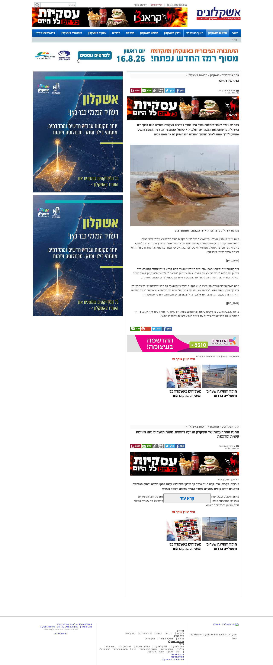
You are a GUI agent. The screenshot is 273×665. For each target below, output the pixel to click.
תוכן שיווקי (150, 638)
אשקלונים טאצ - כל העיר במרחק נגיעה (74, 624)
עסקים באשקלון (97, 33)
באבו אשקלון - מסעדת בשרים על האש (74, 626)
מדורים (116, 33)
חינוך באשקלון (194, 33)
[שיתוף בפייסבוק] (180, 92)
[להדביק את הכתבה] (145, 330)
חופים (219, 479)
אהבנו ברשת (167, 649)
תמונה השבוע (174, 651)
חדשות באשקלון (217, 33)
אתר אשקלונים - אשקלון (224, 75)
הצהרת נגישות (177, 654)
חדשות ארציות (120, 649)
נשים (134, 649)
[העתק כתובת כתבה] (158, 92)
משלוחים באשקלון (71, 33)
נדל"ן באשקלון (172, 33)
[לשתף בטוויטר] (169, 92)
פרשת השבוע (145, 633)
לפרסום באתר (140, 4)
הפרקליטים (130, 633)
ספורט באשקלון (149, 33)
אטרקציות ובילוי (166, 638)
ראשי (235, 33)
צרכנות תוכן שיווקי (148, 649)
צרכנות (169, 633)
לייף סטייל (179, 635)
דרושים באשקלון (45, 33)
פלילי (234, 39)
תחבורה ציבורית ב (155, 651)
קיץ (232, 479)
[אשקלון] (218, 19)
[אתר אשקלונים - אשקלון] (226, 624)
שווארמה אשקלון (47, 626)
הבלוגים (180, 649)
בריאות (180, 638)
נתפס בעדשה (125, 646)
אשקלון (226, 479)
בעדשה (130, 33)
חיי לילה (180, 633)
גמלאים (159, 633)
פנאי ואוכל (110, 646)
